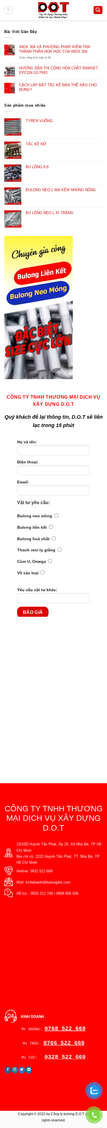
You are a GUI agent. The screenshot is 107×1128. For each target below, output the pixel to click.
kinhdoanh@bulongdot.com (48, 882)
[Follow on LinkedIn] (29, 1070)
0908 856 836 (67, 893)
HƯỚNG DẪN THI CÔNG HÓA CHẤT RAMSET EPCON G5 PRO (58, 70)
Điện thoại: (28, 462)
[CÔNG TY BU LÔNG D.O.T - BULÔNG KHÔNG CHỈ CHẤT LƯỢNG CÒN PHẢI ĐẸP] (53, 10)
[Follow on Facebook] (8, 1070)
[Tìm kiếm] (98, 10)
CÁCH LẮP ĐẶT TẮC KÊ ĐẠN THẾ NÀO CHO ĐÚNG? (58, 87)
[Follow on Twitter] (22, 1070)
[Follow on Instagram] (15, 1070)
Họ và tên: (27, 442)
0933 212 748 (42, 893)
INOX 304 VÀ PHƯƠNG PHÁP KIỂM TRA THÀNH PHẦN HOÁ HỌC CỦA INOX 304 (54, 49)
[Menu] (9, 10)
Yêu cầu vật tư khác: (37, 590)
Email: (23, 482)
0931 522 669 (41, 871)
